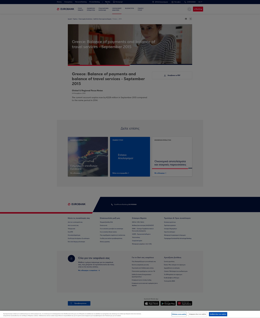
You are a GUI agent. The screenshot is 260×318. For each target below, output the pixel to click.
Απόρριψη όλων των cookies (197, 314)
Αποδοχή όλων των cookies (218, 314)
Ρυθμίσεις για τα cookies (179, 314)
